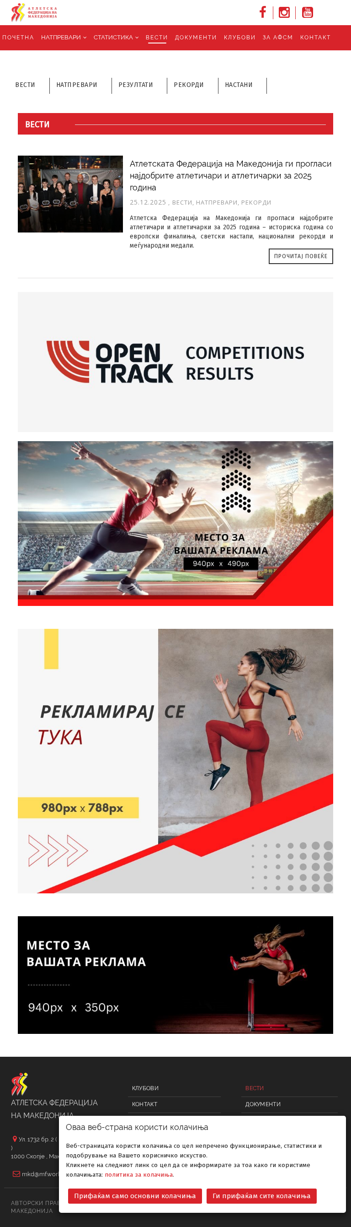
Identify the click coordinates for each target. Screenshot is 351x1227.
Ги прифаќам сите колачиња (262, 1196)
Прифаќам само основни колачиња (135, 1196)
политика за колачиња (139, 1174)
